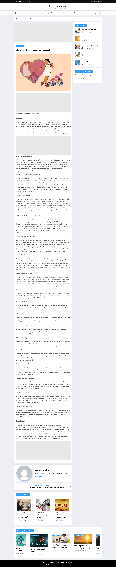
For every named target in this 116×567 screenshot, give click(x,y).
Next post (47, 485)
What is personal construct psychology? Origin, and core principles (46, 547)
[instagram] (99, 1)
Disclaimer (53, 13)
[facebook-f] (92, 1)
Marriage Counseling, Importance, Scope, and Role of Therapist (23, 516)
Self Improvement (20, 46)
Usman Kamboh (31, 46)
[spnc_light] (100, 13)
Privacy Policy (61, 13)
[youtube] (101, 1)
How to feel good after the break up (42, 516)
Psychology (40, 13)
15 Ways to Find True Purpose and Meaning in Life (61, 516)
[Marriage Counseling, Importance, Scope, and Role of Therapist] (24, 504)
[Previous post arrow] (16, 487)
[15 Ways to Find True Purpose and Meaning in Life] (62, 504)
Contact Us (69, 13)
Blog (48, 13)
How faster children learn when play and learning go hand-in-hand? (23, 546)
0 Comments (39, 46)
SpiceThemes (67, 565)
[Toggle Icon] (15, 13)
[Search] (95, 13)
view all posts (38, 476)
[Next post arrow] (70, 487)
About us (76, 13)
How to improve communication (55, 488)
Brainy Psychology (57, 5)
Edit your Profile (59, 473)
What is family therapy (35, 488)
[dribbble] (96, 1)
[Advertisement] (43, 32)
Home (34, 13)
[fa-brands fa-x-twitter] (94, 1)
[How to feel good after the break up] (43, 504)
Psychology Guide (21, 535)
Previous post (38, 485)
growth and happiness (22, 129)
